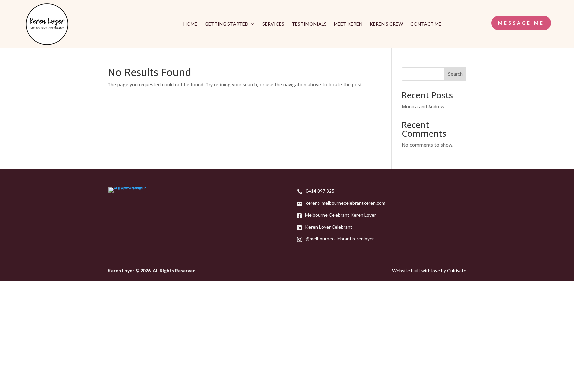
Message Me (521, 23)
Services (273, 24)
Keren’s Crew (386, 24)
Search (455, 74)
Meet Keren (348, 24)
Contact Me (425, 24)
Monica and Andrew (423, 106)
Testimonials (309, 24)
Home (190, 24)
